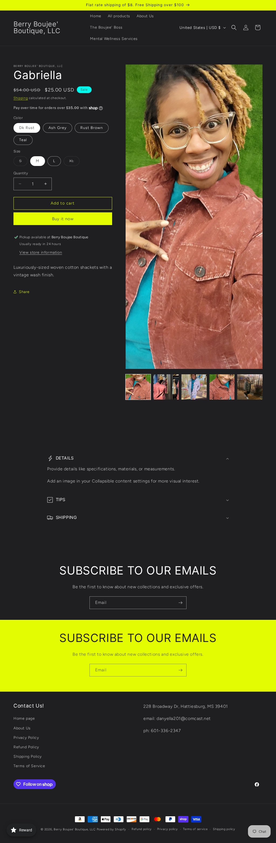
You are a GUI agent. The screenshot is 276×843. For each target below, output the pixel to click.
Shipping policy (224, 829)
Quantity (20, 173)
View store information (40, 252)
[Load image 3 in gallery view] (194, 387)
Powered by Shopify (111, 829)
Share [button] (24, 292)
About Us (22, 728)
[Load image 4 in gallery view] (222, 387)
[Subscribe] (180, 602)
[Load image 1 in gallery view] (138, 387)
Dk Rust (26, 127)
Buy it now (63, 218)
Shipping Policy (27, 756)
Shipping (20, 98)
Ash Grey (58, 127)
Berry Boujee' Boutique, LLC (75, 829)
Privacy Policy (26, 737)
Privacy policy (167, 829)
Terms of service (195, 829)
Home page (24, 718)
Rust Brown (91, 127)
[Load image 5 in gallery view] (250, 387)
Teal (23, 140)
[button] (234, 27)
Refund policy (142, 829)
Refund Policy (26, 747)
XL (74, 162)
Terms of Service (29, 766)
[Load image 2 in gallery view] (166, 387)
